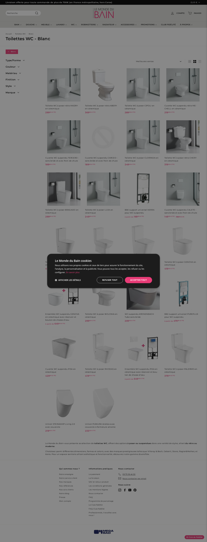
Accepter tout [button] (138, 280)
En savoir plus (73, 272)
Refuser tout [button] (109, 280)
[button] (68, 280)
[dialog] (103, 271)
